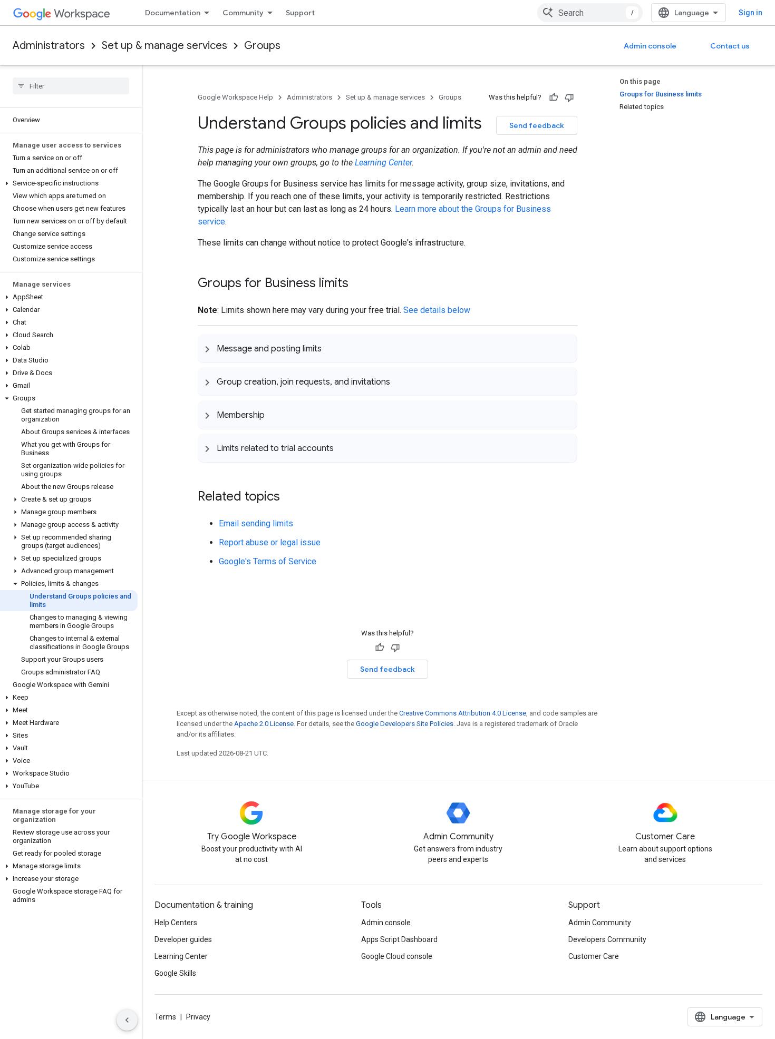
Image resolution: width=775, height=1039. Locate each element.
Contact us (730, 46)
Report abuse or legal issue (270, 542)
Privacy (198, 1017)
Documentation (172, 12)
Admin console (650, 46)
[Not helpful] (569, 97)
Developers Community (607, 939)
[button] (69, 183)
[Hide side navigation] (127, 1020)
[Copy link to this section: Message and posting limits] (332, 348)
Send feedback (536, 125)
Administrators (49, 45)
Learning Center (383, 163)
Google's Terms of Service (267, 561)
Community (243, 12)
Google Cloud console (396, 956)
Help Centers (175, 922)
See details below (436, 310)
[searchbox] (71, 85)
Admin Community (599, 922)
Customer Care (593, 956)
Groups (262, 45)
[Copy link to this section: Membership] (275, 414)
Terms (165, 1017)
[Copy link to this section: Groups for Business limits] (359, 284)
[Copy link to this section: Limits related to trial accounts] (344, 448)
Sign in (750, 12)
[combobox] (590, 12)
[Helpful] (553, 97)
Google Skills (175, 973)
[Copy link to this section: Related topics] (290, 497)
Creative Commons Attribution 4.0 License (462, 713)
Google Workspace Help (235, 97)
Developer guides (183, 939)
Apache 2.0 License (264, 724)
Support (300, 12)
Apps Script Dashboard (399, 939)
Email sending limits (256, 523)
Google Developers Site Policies (404, 724)
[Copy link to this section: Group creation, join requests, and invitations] (400, 381)
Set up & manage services (164, 45)
